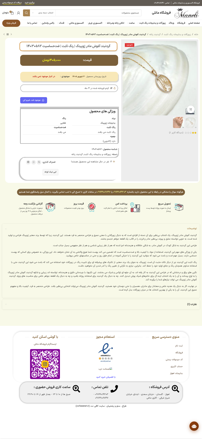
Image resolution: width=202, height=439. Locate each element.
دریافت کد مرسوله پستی (12, 3)
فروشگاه (179, 352)
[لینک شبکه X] (39, 162)
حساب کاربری (177, 366)
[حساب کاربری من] (19, 13)
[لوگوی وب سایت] (187, 13)
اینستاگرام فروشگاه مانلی (45, 344)
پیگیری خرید (30, 3)
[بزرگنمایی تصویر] (191, 109)
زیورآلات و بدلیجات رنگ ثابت (177, 34)
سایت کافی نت (97, 406)
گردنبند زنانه (155, 34)
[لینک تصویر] (105, 352)
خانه (196, 34)
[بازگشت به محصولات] (7, 34)
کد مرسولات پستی (174, 359)
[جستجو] (26, 12)
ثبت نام (179, 346)
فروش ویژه (11, 23)
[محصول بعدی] (4, 34)
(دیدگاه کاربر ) (176, 132)
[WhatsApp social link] (33, 162)
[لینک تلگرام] (28, 162)
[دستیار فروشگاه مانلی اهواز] (194, 426)
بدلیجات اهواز (176, 373)
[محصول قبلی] (11, 34)
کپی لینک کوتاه (50, 172)
